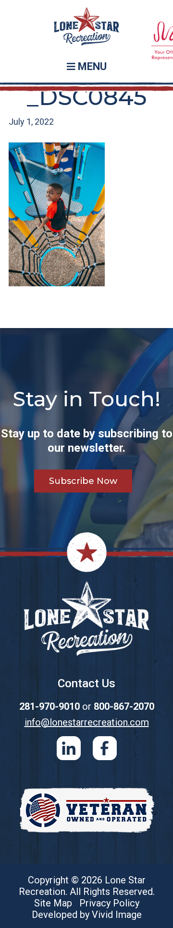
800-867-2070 (124, 706)
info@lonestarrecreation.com (87, 722)
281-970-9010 (49, 706)
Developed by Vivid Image (87, 914)
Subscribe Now (83, 481)
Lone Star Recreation (86, 28)
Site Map (53, 903)
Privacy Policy (109, 903)
